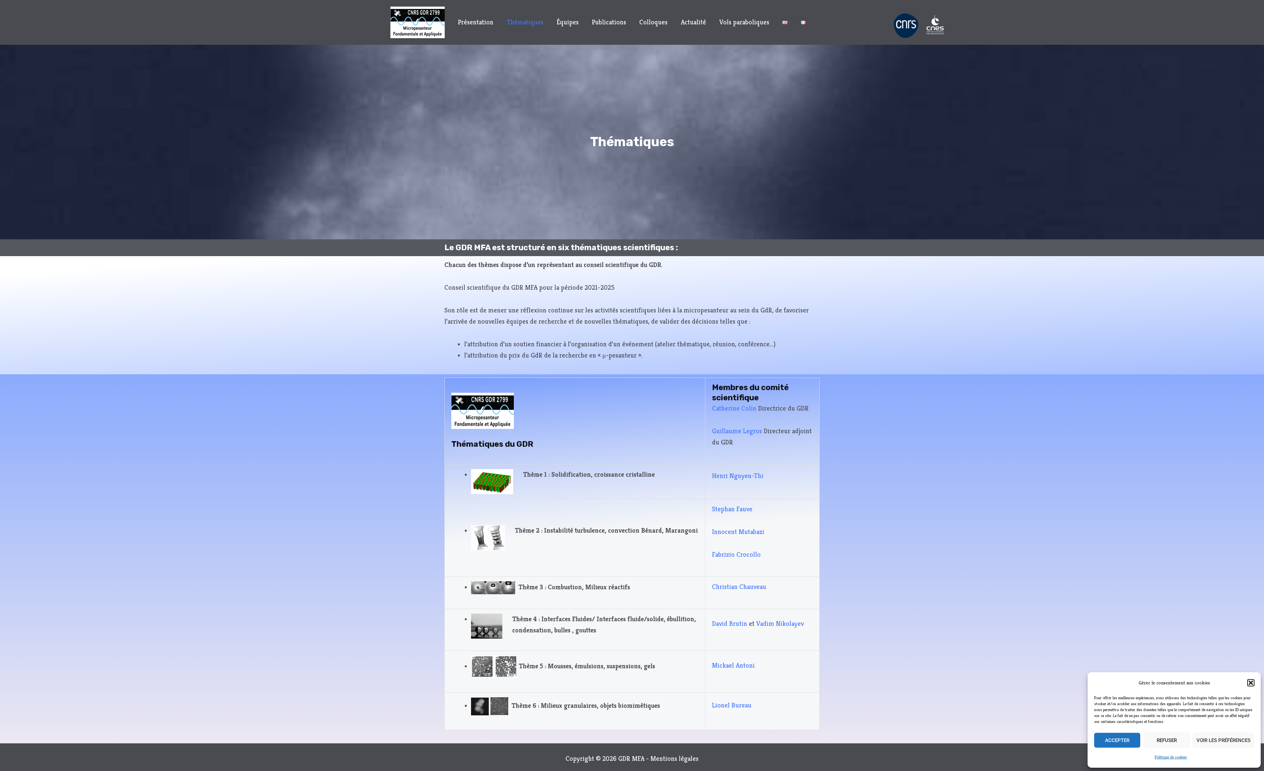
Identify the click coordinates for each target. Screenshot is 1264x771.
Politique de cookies (1171, 757)
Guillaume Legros (737, 431)
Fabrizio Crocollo (736, 554)
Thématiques (525, 22)
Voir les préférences (1224, 740)
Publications (609, 22)
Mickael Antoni (733, 665)
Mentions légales (673, 759)
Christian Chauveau (739, 587)
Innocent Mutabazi (738, 532)
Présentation (475, 22)
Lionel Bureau (731, 705)
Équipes (568, 22)
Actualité (693, 22)
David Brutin (729, 624)
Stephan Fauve (732, 509)
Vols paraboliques (744, 22)
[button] (1251, 682)
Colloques (653, 22)
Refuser (1167, 740)
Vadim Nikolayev (780, 624)
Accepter (1117, 740)
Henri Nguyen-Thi (737, 476)
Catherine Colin (734, 408)
